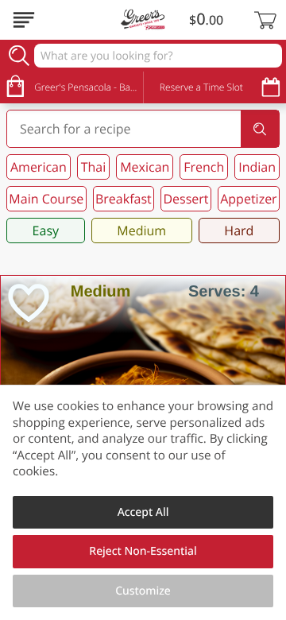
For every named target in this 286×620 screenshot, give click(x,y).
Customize (143, 591)
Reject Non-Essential (142, 551)
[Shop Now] (24, 20)
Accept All (143, 512)
